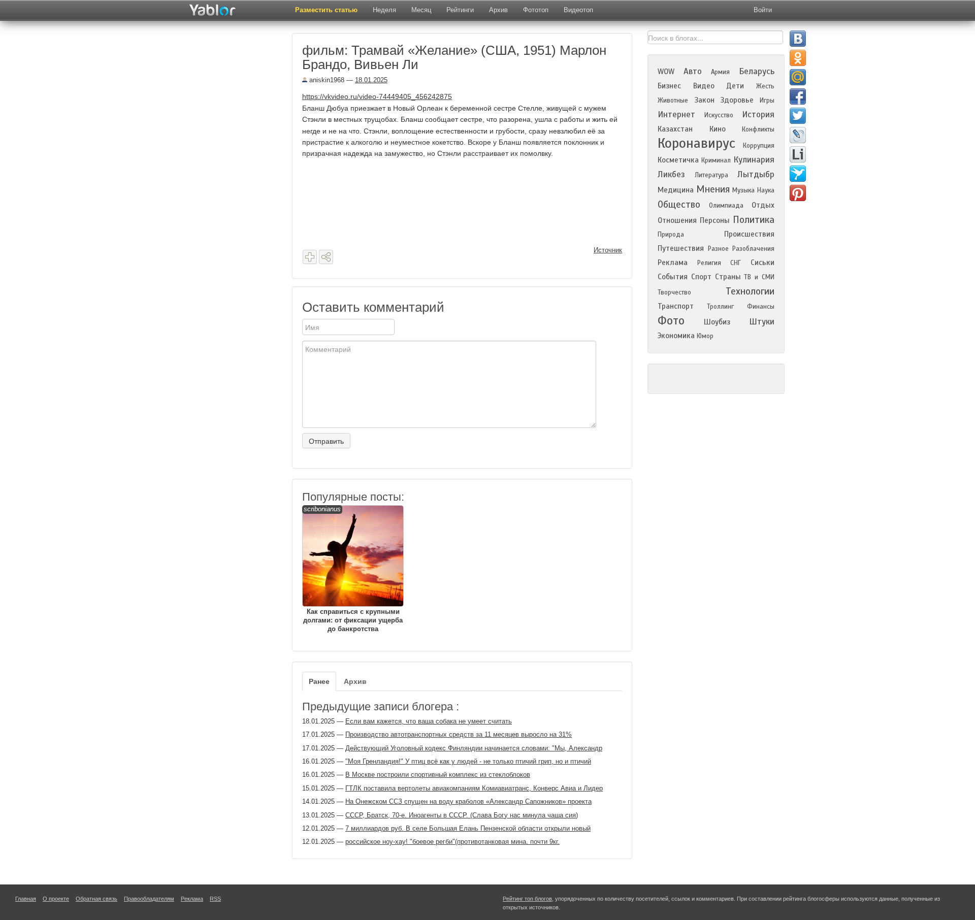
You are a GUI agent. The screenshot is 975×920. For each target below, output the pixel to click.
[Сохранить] (310, 257)
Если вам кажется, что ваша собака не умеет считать (428, 721)
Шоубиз (717, 321)
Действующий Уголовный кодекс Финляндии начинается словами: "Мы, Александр (473, 748)
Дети (735, 85)
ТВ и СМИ (759, 277)
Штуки (761, 321)
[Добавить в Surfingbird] (798, 174)
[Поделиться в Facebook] (798, 96)
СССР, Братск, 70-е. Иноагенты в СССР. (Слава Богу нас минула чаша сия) (461, 815)
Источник (608, 250)
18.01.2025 (371, 80)
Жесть (765, 86)
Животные (673, 100)
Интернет (676, 114)
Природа (671, 235)
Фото (671, 320)
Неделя (384, 10)
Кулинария (753, 159)
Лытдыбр (755, 174)
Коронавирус (696, 143)
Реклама (673, 262)
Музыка (743, 190)
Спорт (701, 276)
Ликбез (671, 174)
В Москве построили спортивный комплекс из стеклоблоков (437, 774)
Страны (728, 276)
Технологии (750, 291)
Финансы (760, 307)
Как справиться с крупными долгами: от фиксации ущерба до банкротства (353, 569)
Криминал (716, 160)
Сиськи (762, 262)
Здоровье (737, 100)
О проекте (56, 899)
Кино (717, 129)
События (673, 276)
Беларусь (756, 71)
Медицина (676, 189)
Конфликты (758, 129)
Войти (763, 10)
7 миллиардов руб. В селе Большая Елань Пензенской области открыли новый (468, 828)
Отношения (677, 220)
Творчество (674, 292)
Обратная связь (96, 899)
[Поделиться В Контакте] (798, 38)
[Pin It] (798, 193)
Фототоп (535, 10)
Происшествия (749, 234)
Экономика (676, 335)
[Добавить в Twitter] (798, 116)
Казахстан (675, 129)
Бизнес (669, 85)
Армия (720, 72)
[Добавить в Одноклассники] (798, 58)
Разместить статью (326, 10)
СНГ (735, 263)
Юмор (705, 336)
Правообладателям (149, 899)
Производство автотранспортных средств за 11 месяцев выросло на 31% (458, 734)
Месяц (421, 10)
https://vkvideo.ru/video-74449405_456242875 (377, 96)
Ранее (319, 681)
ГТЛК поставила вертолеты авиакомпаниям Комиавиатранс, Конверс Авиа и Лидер (474, 788)
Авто (693, 71)
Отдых (763, 205)
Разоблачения (753, 249)
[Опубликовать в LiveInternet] (798, 154)
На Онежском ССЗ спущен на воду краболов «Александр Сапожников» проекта (468, 801)
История (758, 114)
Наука (765, 190)
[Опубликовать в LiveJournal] (798, 135)
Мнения (713, 189)
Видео (703, 85)
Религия (709, 263)
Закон (704, 100)
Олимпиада (726, 206)
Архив (498, 10)
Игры (767, 100)
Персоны (715, 220)
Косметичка (678, 160)
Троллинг (720, 307)
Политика (753, 219)
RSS (215, 899)
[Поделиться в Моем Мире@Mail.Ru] (798, 77)
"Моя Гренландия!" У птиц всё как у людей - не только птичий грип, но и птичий (468, 761)
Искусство (718, 115)
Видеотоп (578, 10)
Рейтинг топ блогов (527, 899)
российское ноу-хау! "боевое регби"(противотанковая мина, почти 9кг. (452, 841)
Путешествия (681, 248)
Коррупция (758, 146)
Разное (718, 249)
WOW (666, 71)
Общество (679, 204)
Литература (711, 175)
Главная (25, 899)
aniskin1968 (325, 80)
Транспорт (676, 306)
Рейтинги (460, 10)
